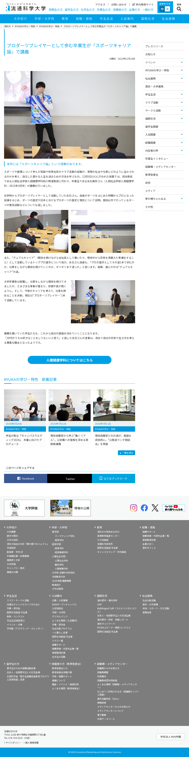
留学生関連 (151, 126)
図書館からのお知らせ (108, 668)
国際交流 (147, 18)
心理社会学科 (61, 560)
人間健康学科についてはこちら (69, 360)
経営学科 (59, 540)
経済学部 (56, 544)
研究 (147, 183)
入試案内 (127, 18)
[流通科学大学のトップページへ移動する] (26, 7)
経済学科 (59, 548)
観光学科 (59, 564)
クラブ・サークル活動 (18, 600)
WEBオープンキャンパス (64, 604)
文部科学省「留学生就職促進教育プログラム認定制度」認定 (28, 678)
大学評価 (11, 564)
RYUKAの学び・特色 (25, 26)
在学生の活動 (58, 656)
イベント (150, 62)
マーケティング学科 (65, 535)
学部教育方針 (58, 576)
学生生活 (106, 18)
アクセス (100, 4)
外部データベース (106, 718)
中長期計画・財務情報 (18, 555)
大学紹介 (20, 18)
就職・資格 (84, 18)
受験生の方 (56, 9)
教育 (65, 18)
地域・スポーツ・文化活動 (155, 608)
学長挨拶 (11, 547)
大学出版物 (57, 588)
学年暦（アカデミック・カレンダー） (25, 628)
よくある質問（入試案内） (65, 620)
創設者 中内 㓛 (15, 551)
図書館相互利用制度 (107, 680)
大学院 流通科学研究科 (63, 572)
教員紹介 (56, 584)
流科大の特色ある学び (108, 531)
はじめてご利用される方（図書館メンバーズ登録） (118, 693)
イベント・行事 (14, 624)
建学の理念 (12, 535)
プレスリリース (154, 46)
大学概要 (11, 531)
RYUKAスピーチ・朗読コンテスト (114, 627)
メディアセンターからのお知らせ (113, 706)
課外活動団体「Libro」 (108, 698)
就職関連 (150, 142)
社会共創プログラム (62, 628)
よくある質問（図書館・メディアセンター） (117, 686)
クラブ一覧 (57, 640)
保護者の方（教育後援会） (67, 664)
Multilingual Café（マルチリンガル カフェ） (117, 610)
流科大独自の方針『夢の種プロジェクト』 (28, 543)
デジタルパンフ (60, 616)
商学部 (55, 531)
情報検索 (101, 702)
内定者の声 (151, 150)
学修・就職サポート (62, 676)
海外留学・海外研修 (107, 600)
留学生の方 (72, 9)
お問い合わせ (119, 4)
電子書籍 (101, 714)
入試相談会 (57, 608)
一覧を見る (127, 453)
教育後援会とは (60, 668)
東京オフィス (149, 547)
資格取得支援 (149, 539)
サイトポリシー (13, 742)
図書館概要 (102, 672)
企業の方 (134, 9)
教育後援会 (151, 174)
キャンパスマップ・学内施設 (111, 551)
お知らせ (150, 54)
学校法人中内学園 (170, 737)
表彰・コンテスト (16, 616)
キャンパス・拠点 (16, 567)
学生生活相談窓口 (16, 620)
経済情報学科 (61, 552)
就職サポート (149, 531)
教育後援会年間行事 (62, 672)
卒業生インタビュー (157, 158)
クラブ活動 (151, 102)
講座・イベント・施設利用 (65, 684)
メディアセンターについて (110, 710)
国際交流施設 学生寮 (107, 547)
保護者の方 (120, 9)
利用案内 (101, 676)
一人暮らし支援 (60, 632)
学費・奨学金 (13, 608)
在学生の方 (88, 9)
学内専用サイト (145, 4)
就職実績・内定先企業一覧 (155, 535)
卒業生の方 (104, 9)
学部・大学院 (44, 18)
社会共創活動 (149, 600)
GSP (99, 604)
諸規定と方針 (13, 560)
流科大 (7, 26)
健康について (58, 680)
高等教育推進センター (108, 535)
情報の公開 (12, 572)
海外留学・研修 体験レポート (112, 619)
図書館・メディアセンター (160, 166)
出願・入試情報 (60, 600)
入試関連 (150, 134)
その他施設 (102, 539)
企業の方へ (148, 543)
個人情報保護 (32, 742)
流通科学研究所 (105, 543)
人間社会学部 (58, 556)
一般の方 (147, 9)
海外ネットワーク (106, 623)
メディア (150, 191)
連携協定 (146, 612)
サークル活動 (153, 110)
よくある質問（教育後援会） (66, 688)
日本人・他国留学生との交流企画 (113, 615)
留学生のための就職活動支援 (21, 668)
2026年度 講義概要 (61, 580)
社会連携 (168, 18)
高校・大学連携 (154, 86)
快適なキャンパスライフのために (23, 604)
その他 (149, 207)
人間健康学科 (61, 568)
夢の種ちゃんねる (155, 198)
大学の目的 (12, 539)
